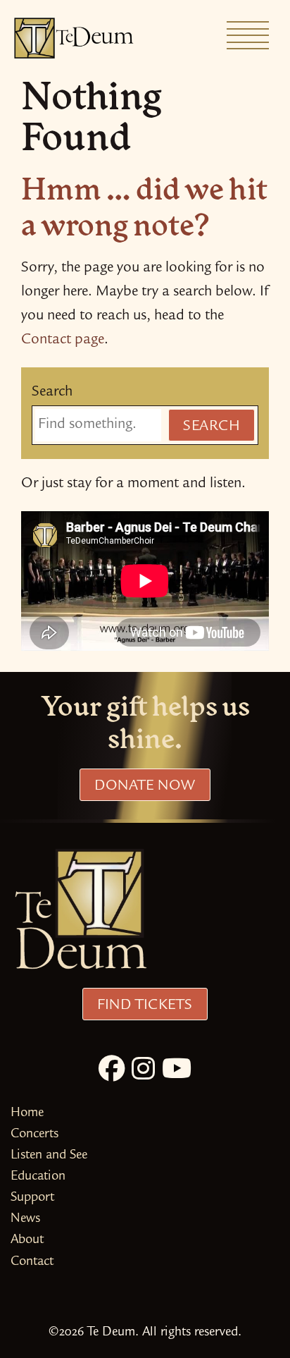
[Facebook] (112, 1071)
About (27, 1240)
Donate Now (144, 787)
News (25, 1219)
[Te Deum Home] (74, 38)
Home (27, 1113)
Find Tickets (144, 1006)
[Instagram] (143, 1071)
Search (52, 392)
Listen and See (49, 1156)
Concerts (34, 1135)
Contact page (62, 340)
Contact (32, 1262)
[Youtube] (176, 1071)
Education (38, 1177)
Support (32, 1198)
